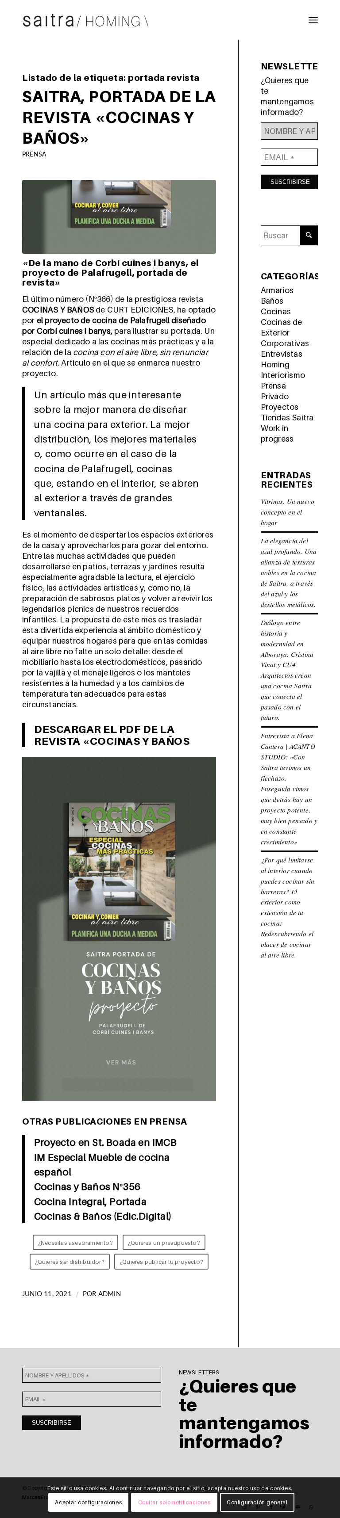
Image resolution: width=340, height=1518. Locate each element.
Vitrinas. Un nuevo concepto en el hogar (288, 512)
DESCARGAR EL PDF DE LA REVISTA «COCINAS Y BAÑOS (111, 735)
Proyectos (280, 407)
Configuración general (257, 1502)
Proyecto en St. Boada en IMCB (105, 1142)
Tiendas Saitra (287, 417)
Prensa (34, 154)
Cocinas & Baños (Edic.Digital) (102, 1216)
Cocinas (276, 311)
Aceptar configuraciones (88, 1502)
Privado (275, 396)
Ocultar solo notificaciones (174, 1502)
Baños (272, 300)
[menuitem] (313, 20)
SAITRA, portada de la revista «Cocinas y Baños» (119, 117)
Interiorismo (283, 375)
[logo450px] (86, 20)
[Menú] (313, 20)
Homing (275, 364)
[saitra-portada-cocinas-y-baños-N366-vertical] (119, 216)
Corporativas (285, 343)
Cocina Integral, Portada (90, 1201)
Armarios (277, 290)
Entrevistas (281, 354)
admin (109, 1294)
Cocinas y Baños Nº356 (87, 1186)
